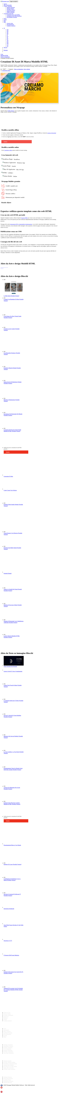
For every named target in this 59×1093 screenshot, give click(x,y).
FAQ (5, 1028)
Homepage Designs (8, 1081)
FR (7, 33)
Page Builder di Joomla (12, 17)
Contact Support (8, 1020)
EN (7, 29)
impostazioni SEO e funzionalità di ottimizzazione (21, 224)
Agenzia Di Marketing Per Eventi (12, 788)
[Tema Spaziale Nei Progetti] (14, 665)
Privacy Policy (7, 1013)
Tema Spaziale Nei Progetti (10, 666)
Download (6, 1030)
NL (7, 32)
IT (7, 35)
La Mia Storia (11, 295)
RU (8, 42)
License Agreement (8, 1015)
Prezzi (5, 18)
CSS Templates (7, 1049)
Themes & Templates (9, 1041)
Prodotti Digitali (7, 573)
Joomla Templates (11, 11)
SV (7, 46)
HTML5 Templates (8, 1051)
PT (7, 39)
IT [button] (4, 28)
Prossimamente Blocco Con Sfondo (12, 845)
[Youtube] (1, 1088)
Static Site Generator (9, 1067)
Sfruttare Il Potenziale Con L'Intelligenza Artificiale (13, 622)
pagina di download (51, 133)
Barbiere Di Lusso (12, 864)
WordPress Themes (11, 10)
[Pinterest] (1, 1092)
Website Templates (11, 7)
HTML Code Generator (9, 1069)
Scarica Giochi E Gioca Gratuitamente (13, 671)
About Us (6, 1016)
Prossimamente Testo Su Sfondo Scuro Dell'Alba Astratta (13, 769)
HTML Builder (11, 110)
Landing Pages (7, 1079)
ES (7, 36)
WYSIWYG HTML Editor (10, 1066)
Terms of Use (7, 1012)
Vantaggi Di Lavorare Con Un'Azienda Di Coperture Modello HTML (13, 990)
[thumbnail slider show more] (1, 268)
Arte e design (27, 69)
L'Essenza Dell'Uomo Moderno (11, 955)
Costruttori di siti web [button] (8, 13)
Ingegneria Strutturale (9, 908)
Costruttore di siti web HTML (13, 14)
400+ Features (7, 1031)
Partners (6, 1018)
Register (6, 50)
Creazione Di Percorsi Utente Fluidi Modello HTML (12, 430)
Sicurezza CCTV (8, 940)
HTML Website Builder (9, 1062)
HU (8, 43)
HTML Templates (10, 12)
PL (7, 38)
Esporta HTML (24, 217)
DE (7, 31)
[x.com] (1, 1090)
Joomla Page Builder (9, 1065)
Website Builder (7, 1061)
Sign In (5, 47)
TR (7, 40)
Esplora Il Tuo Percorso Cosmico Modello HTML (12, 803)
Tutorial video (10, 23)
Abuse (5, 1019)
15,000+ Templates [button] (8, 6)
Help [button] (5, 22)
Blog (5, 20)
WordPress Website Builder (10, 1063)
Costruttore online (8, 150)
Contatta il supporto (11, 25)
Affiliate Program (8, 1032)
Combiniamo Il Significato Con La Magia (12, 879)
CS (7, 44)
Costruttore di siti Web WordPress (14, 16)
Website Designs (10, 8)
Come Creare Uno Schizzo (10, 490)
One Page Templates (9, 1053)
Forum (5, 19)
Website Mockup (8, 1082)
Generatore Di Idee (8, 476)
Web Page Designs (8, 1078)
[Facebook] (1, 1086)
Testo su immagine (18, 69)
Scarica (5, 3)
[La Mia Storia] (14, 294)
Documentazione (10, 24)
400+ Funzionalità (8, 5)
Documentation (7, 1034)
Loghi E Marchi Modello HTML (12, 636)
